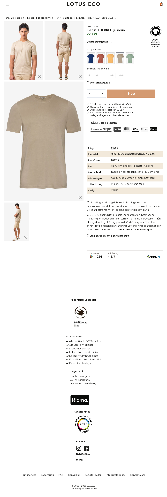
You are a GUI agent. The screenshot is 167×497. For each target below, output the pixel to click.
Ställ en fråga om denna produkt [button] (109, 235)
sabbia (114, 147)
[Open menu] (7, 4)
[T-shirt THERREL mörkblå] (91, 58)
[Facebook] (87, 448)
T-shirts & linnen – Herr (47, 18)
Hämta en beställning (83, 383)
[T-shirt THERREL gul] (110, 58)
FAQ (60, 475)
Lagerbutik (47, 475)
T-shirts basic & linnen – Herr (76, 18)
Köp (131, 94)
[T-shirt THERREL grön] (130, 58)
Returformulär (92, 475)
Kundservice (29, 475)
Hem (6, 18)
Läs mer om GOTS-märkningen (133, 229)
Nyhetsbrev (83, 453)
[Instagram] (79, 448)
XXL (121, 75)
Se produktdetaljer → (99, 41)
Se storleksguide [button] (99, 82)
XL (112, 75)
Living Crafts (92, 26)
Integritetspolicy (115, 475)
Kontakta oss (137, 475)
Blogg (79, 459)
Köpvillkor (74, 475)
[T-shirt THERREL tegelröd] (101, 58)
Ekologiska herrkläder (22, 18)
